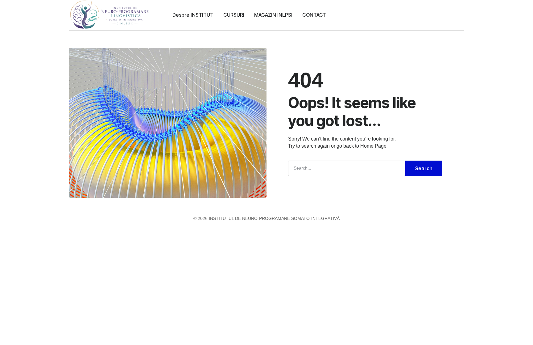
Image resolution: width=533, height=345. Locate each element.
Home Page (373, 146)
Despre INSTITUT (192, 15)
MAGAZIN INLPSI (273, 15)
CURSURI (233, 15)
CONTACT (314, 15)
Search (423, 168)
